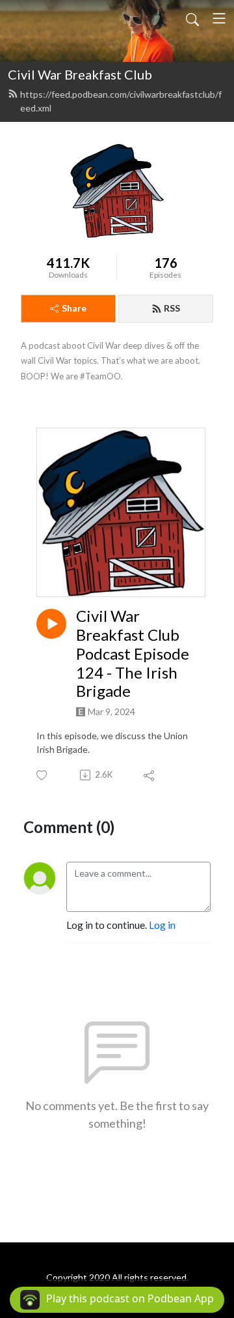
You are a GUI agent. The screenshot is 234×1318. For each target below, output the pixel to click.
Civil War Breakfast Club (80, 74)
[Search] (192, 18)
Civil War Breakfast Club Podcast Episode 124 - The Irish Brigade (132, 653)
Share (74, 308)
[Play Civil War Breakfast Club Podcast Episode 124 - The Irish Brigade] (51, 624)
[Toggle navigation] (219, 18)
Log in (162, 924)
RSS (172, 308)
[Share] (149, 775)
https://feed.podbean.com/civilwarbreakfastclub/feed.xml (121, 101)
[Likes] (42, 775)
